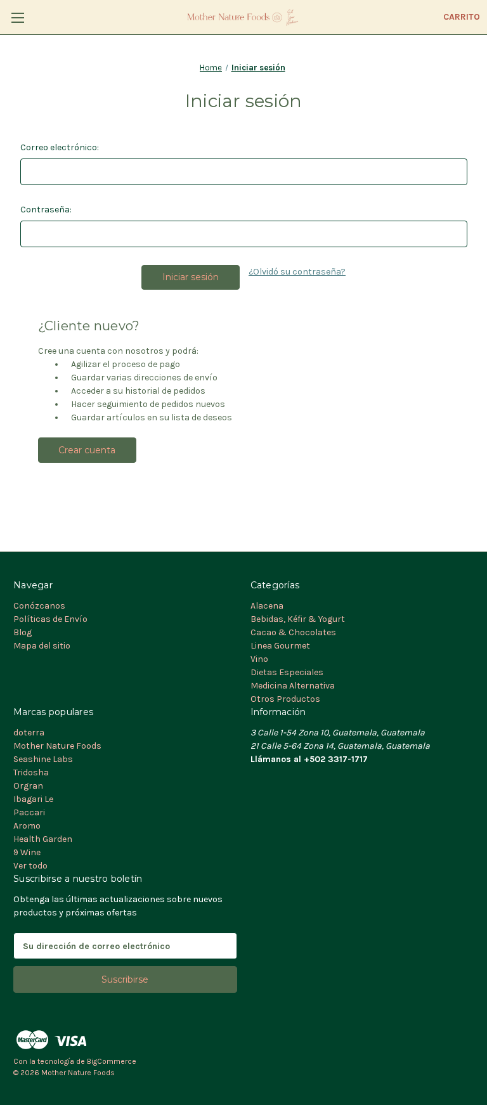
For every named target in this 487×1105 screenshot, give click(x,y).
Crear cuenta (86, 450)
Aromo (27, 825)
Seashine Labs (43, 759)
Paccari (29, 812)
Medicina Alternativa (292, 685)
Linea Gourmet (280, 645)
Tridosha (31, 772)
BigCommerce (111, 1061)
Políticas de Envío (50, 619)
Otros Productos (285, 699)
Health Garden (42, 839)
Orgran (28, 785)
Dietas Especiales (286, 672)
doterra (28, 732)
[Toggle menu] (17, 17)
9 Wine (27, 852)
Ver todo (30, 865)
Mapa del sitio (41, 645)
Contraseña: (46, 209)
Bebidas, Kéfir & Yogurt (297, 619)
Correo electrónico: (59, 147)
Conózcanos (39, 605)
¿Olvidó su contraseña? (297, 271)
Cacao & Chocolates (293, 632)
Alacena (266, 605)
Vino (259, 659)
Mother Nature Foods (57, 745)
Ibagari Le (33, 799)
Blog (22, 632)
